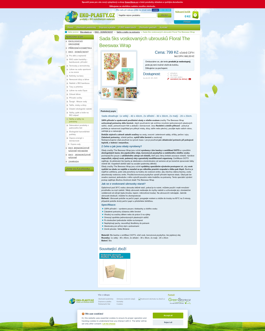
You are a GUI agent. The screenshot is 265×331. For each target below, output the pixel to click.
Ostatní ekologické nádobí (80, 109)
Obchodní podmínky (86, 27)
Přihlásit (187, 22)
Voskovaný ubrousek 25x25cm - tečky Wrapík (112, 256)
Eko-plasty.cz (86, 32)
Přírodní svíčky (75, 98)
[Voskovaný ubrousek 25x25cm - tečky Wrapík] (114, 270)
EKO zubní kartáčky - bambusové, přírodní (78, 60)
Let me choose (108, 324)
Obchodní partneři (148, 27)
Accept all (168, 315)
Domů (70, 27)
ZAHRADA (73, 161)
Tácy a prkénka (76, 87)
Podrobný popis (108, 111)
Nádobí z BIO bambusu (79, 83)
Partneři (171, 295)
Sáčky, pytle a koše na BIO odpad (79, 113)
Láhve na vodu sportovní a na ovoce (80, 70)
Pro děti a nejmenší (77, 56)
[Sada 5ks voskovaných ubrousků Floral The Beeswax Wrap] (106, 97)
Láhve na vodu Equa (78, 90)
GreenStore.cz (131, 2)
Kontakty (120, 302)
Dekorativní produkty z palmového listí (79, 126)
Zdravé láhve (75, 94)
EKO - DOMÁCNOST (104, 32)
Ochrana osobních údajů (126, 299)
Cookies (120, 304)
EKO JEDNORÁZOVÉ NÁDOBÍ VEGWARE (78, 149)
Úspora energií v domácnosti (76, 139)
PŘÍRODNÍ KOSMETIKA (80, 48)
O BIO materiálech (127, 27)
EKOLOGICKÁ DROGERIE (75, 42)
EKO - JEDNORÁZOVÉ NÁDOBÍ (79, 156)
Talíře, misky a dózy (77, 105)
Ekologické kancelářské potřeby (79, 132)
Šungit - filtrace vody (78, 101)
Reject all (168, 322)
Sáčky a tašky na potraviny (128, 32)
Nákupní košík (182, 12)
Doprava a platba (107, 27)
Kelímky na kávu (76, 76)
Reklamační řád (104, 304)
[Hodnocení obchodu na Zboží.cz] (151, 299)
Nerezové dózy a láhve (79, 79)
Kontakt (163, 27)
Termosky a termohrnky (79, 66)
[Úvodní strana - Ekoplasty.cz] (90, 17)
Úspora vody (76, 144)
